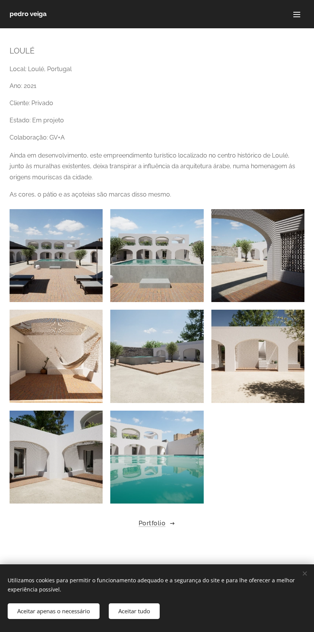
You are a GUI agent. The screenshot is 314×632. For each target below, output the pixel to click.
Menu (296, 14)
